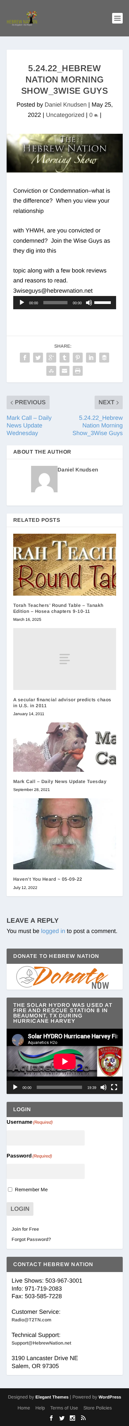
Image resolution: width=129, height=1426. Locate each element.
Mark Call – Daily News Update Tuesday (60, 781)
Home (24, 1407)
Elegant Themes (51, 1397)
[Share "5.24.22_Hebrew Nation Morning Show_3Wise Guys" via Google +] (51, 357)
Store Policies (97, 1407)
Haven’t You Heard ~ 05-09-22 (47, 879)
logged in (53, 931)
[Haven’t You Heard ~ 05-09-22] (64, 833)
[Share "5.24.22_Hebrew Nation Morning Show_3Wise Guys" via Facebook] (24, 357)
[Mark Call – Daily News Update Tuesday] (64, 746)
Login (20, 1208)
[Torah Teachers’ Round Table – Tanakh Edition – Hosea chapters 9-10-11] (64, 565)
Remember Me (31, 1189)
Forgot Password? (31, 1239)
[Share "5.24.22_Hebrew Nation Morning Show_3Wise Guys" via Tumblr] (64, 357)
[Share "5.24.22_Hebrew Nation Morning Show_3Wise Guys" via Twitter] (38, 357)
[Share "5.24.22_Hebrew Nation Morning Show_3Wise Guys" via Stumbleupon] (51, 370)
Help (40, 1407)
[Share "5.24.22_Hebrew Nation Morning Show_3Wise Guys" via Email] (64, 370)
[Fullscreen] (114, 1087)
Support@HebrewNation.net (41, 1343)
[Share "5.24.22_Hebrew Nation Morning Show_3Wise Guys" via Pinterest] (77, 357)
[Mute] (89, 302)
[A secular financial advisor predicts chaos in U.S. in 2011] (64, 659)
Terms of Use (64, 1407)
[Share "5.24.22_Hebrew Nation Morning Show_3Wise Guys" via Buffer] (104, 357)
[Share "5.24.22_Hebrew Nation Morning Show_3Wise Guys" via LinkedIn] (91, 357)
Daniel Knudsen (66, 104)
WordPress (110, 1397)
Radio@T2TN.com (31, 1319)
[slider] (103, 302)
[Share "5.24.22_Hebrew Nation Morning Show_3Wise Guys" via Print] (77, 370)
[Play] (22, 302)
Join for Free (25, 1229)
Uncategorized (65, 115)
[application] (64, 302)
